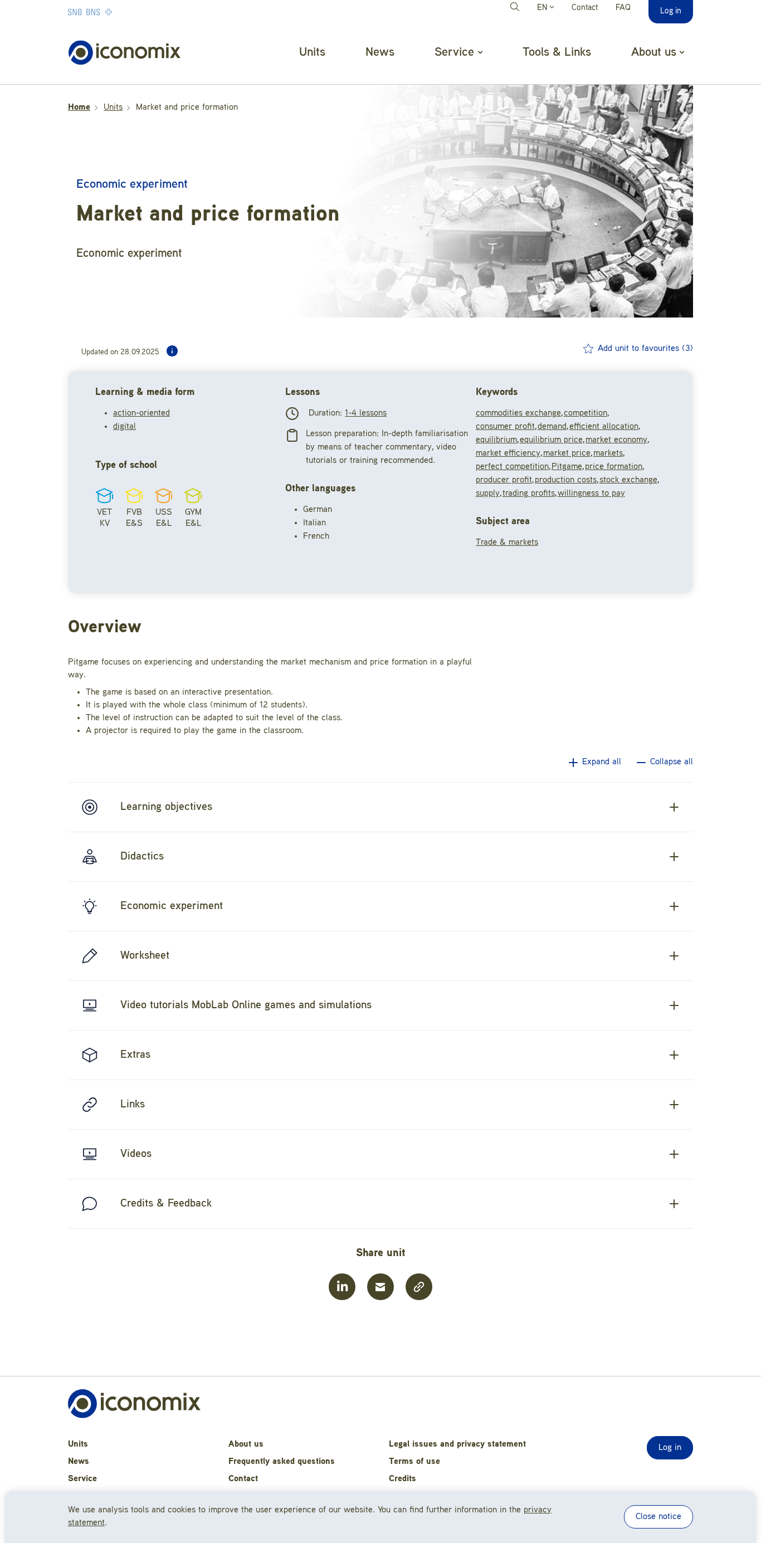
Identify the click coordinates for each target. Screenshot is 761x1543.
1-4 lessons (366, 413)
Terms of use (414, 1461)
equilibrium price (551, 440)
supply (488, 493)
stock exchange (628, 480)
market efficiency (508, 453)
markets (608, 453)
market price (567, 453)
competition (585, 413)
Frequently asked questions (281, 1461)
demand (552, 426)
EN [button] (543, 8)
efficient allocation (603, 426)
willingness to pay (591, 493)
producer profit (504, 480)
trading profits (529, 493)
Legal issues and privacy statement (457, 1444)
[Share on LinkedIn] (342, 1286)
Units (312, 52)
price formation (613, 466)
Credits (402, 1478)
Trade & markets (507, 542)
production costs (566, 480)
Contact (585, 8)
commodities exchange (518, 413)
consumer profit (505, 426)
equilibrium (496, 440)
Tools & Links (557, 52)
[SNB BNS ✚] (123, 11)
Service (82, 1478)
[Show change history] (172, 351)
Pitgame (567, 466)
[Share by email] (380, 1286)
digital (124, 426)
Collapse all (671, 762)
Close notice (658, 1516)
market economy (616, 440)
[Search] (516, 8)
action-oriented (141, 413)
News (379, 52)
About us (246, 1444)
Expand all (601, 762)
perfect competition (512, 466)
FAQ (623, 8)
